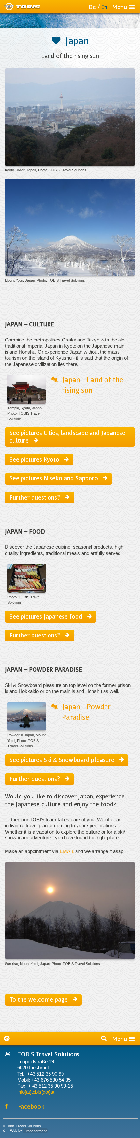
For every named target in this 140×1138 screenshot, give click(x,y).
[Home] (22, 6)
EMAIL (67, 851)
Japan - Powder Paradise (86, 712)
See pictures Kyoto (35, 459)
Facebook (31, 1106)
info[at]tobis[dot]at (35, 1092)
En (104, 6)
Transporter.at (35, 1130)
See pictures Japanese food (46, 616)
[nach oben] (9, 1038)
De (92, 6)
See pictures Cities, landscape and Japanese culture (67, 436)
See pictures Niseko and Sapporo (54, 478)
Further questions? (35, 497)
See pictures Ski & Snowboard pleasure (62, 759)
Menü (119, 6)
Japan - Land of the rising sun (92, 384)
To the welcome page (39, 999)
